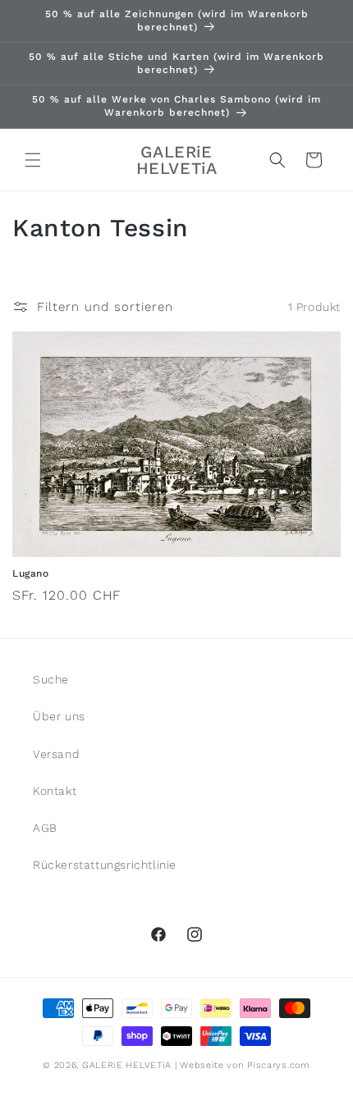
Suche (51, 679)
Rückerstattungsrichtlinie (104, 864)
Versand (56, 753)
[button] (33, 160)
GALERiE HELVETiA (127, 1065)
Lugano (30, 573)
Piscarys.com (278, 1065)
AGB (45, 827)
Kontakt (54, 790)
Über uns (59, 716)
